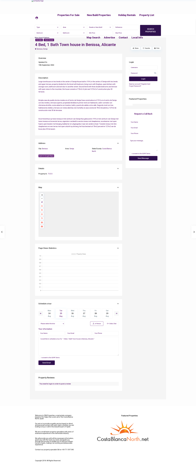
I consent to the (50, 357)
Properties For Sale (69, 15)
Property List (146, 15)
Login (143, 79)
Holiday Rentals (127, 15)
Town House (49, 40)
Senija (45, 49)
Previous (40, 313)
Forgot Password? (135, 86)
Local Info (137, 37)
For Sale (39, 40)
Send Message (143, 158)
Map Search (93, 37)
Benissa (39, 49)
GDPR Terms (55, 357)
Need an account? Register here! (139, 84)
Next (116, 313)
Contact (123, 37)
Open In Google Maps (46, 156)
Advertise (109, 37)
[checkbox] (39, 357)
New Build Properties (99, 15)
